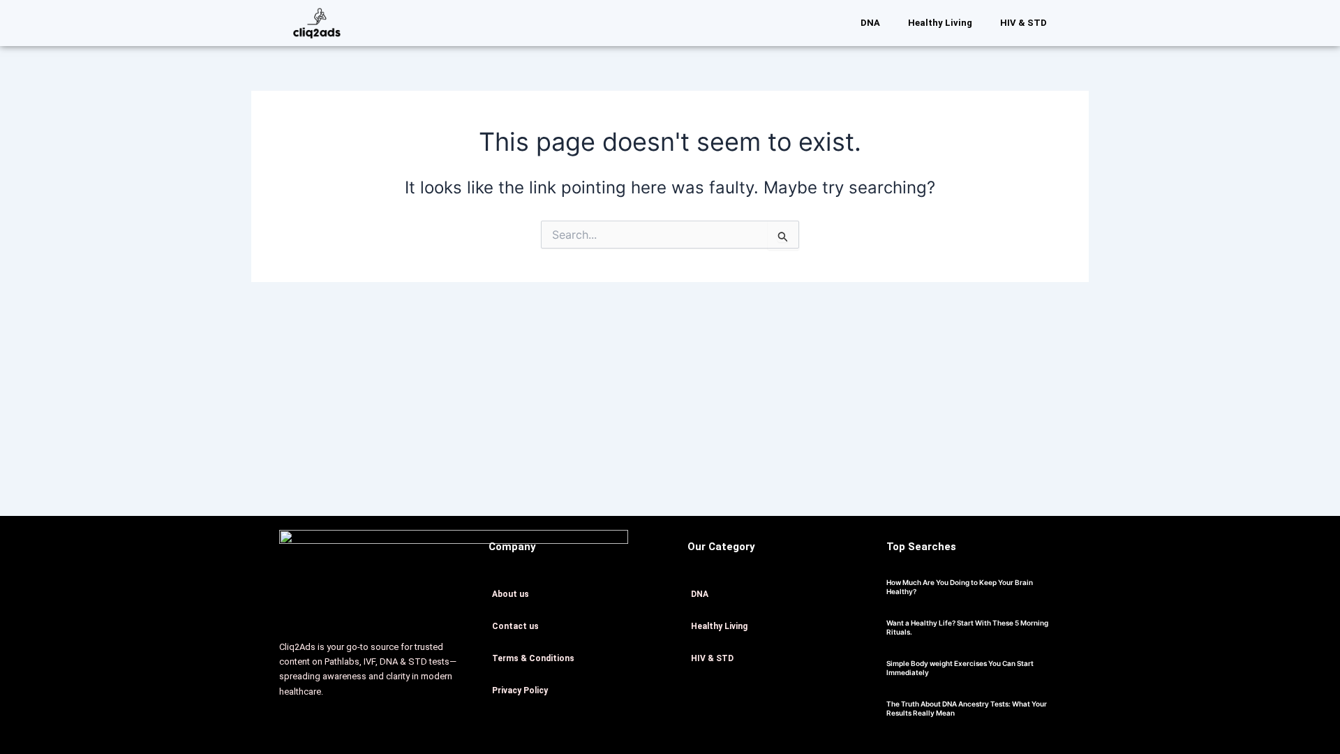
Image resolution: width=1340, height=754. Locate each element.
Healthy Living (940, 22)
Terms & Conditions (533, 658)
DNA (870, 22)
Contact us (515, 626)
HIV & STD (1023, 22)
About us (510, 594)
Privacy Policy (520, 690)
